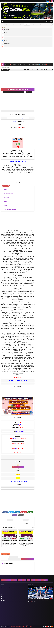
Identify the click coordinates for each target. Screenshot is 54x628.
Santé (25, 580)
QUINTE (19, 92)
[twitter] (48, 1)
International (15, 580)
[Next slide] (33, 527)
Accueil (2, 1)
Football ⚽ (14, 64)
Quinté (6, 64)
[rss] (52, 626)
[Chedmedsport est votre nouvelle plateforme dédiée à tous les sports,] (27, 11)
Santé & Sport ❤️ (44, 64)
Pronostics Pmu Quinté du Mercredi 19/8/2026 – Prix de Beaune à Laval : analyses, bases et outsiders (18, 200)
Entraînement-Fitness (6, 580)
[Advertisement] (27, 54)
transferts (19, 64)
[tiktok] (48, 626)
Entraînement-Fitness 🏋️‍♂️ (27, 64)
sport (33, 580)
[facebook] (46, 1)
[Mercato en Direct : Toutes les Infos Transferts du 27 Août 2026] (40, 592)
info (29, 580)
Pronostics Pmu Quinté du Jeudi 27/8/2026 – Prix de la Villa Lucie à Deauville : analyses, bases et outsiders (32, 69)
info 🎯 (10, 64)
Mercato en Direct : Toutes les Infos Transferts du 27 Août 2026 (40, 600)
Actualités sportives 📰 (5, 67)
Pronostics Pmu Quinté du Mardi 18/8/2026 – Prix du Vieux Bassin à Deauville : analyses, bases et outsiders (18, 204)
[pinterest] (50, 626)
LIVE (20, 580)
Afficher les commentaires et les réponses (27, 558)
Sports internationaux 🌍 (36, 64)
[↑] (27, 625)
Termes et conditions (15, 1)
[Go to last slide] (32, 527)
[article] (25, 521)
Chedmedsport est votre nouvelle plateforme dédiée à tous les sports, (21, 626)
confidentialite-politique (8, 1)
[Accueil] (2, 64)
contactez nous (21, 1)
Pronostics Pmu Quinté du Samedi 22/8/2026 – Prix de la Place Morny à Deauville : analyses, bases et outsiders (18, 196)
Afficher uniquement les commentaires (14, 558)
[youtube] (49, 1)
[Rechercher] (52, 1)
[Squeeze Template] (2, 626)
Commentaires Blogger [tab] (5, 554)
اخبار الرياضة (45, 580)
